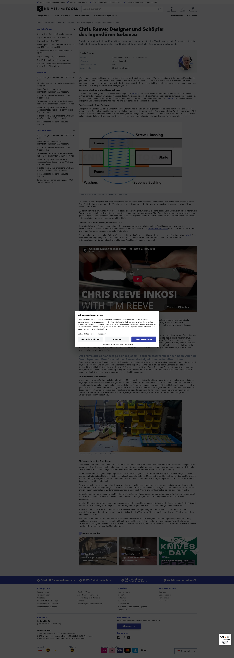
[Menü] (229, 635)
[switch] (225, 642)
